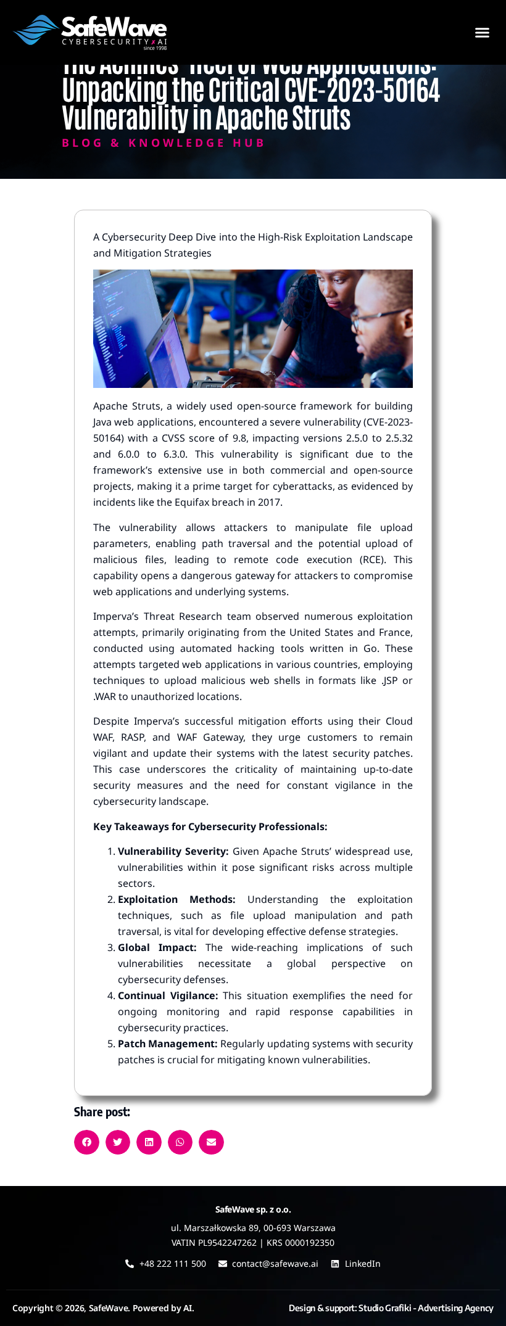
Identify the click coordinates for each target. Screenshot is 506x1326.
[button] (482, 32)
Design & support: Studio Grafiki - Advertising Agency (391, 1308)
